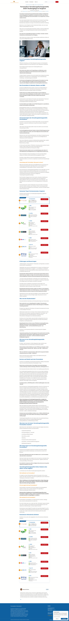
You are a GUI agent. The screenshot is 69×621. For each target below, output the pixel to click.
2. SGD (30, 205)
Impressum (50, 619)
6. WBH (30, 237)
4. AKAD (30, 220)
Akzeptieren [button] (64, 618)
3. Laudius (31, 213)
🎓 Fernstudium (35, 4)
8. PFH (30, 252)
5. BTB (30, 229)
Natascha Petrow (25, 11)
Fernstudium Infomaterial (29, 4)
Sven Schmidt (32, 11)
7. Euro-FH (31, 244)
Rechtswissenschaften (40, 4)
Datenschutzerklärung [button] (57, 616)
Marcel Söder (40, 11)
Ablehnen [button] (57, 618)
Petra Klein (47, 11)
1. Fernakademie (32, 198)
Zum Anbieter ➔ (44, 199)
